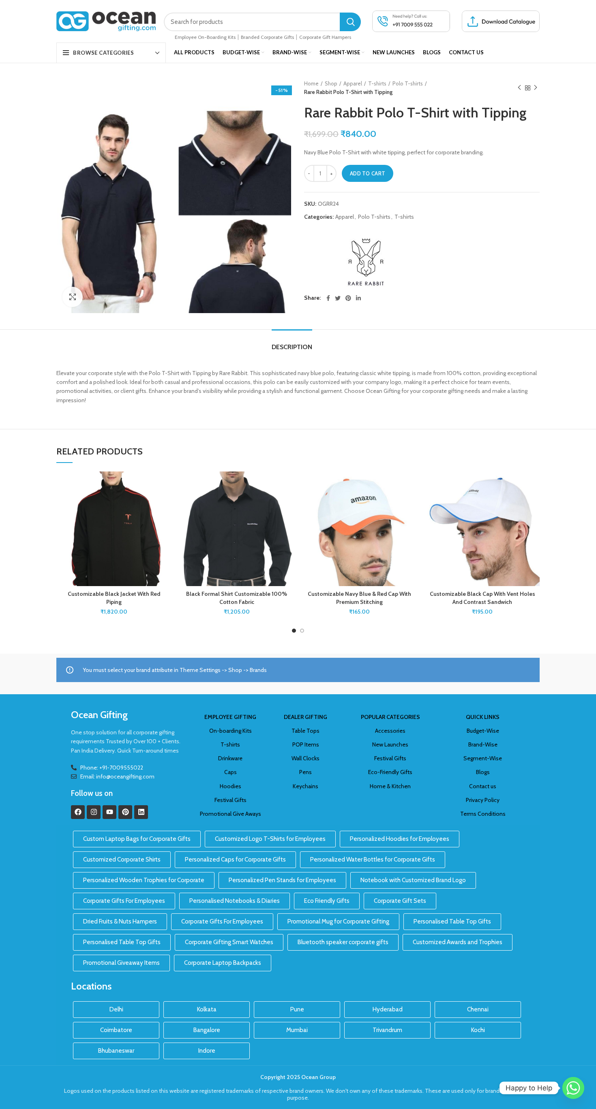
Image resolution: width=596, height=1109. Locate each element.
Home (311, 83)
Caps (230, 772)
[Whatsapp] (573, 1088)
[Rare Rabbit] (365, 262)
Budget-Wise (483, 730)
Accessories (390, 730)
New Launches (390, 744)
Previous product (519, 88)
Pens (305, 772)
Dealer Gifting (305, 717)
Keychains (305, 786)
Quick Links (483, 717)
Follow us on (92, 793)
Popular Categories (390, 717)
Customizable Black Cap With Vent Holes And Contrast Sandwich (482, 598)
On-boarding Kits (230, 730)
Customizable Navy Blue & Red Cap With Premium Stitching (359, 598)
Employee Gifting (230, 717)
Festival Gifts (230, 800)
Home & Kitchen (390, 786)
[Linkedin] (141, 812)
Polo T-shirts (407, 83)
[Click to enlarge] (72, 297)
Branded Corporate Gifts (267, 37)
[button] (165, 503)
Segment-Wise (482, 758)
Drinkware (230, 758)
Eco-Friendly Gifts (390, 772)
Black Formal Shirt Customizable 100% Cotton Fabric (236, 598)
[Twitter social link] (337, 298)
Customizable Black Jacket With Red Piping (114, 598)
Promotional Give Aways (230, 813)
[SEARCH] (350, 22)
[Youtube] (109, 812)
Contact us (482, 786)
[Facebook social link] (328, 298)
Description (292, 347)
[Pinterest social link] (348, 298)
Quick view (165, 521)
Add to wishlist (165, 485)
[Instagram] (94, 812)
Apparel (352, 83)
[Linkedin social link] (358, 298)
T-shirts (377, 83)
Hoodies (230, 786)
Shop (331, 83)
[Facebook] (78, 812)
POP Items (305, 744)
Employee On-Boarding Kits (205, 37)
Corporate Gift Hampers (325, 37)
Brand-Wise (482, 744)
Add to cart (367, 173)
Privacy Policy (483, 800)
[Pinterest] (125, 812)
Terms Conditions (483, 813)
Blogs (483, 772)
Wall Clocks (305, 758)
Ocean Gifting (99, 715)
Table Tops (305, 730)
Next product (536, 88)
